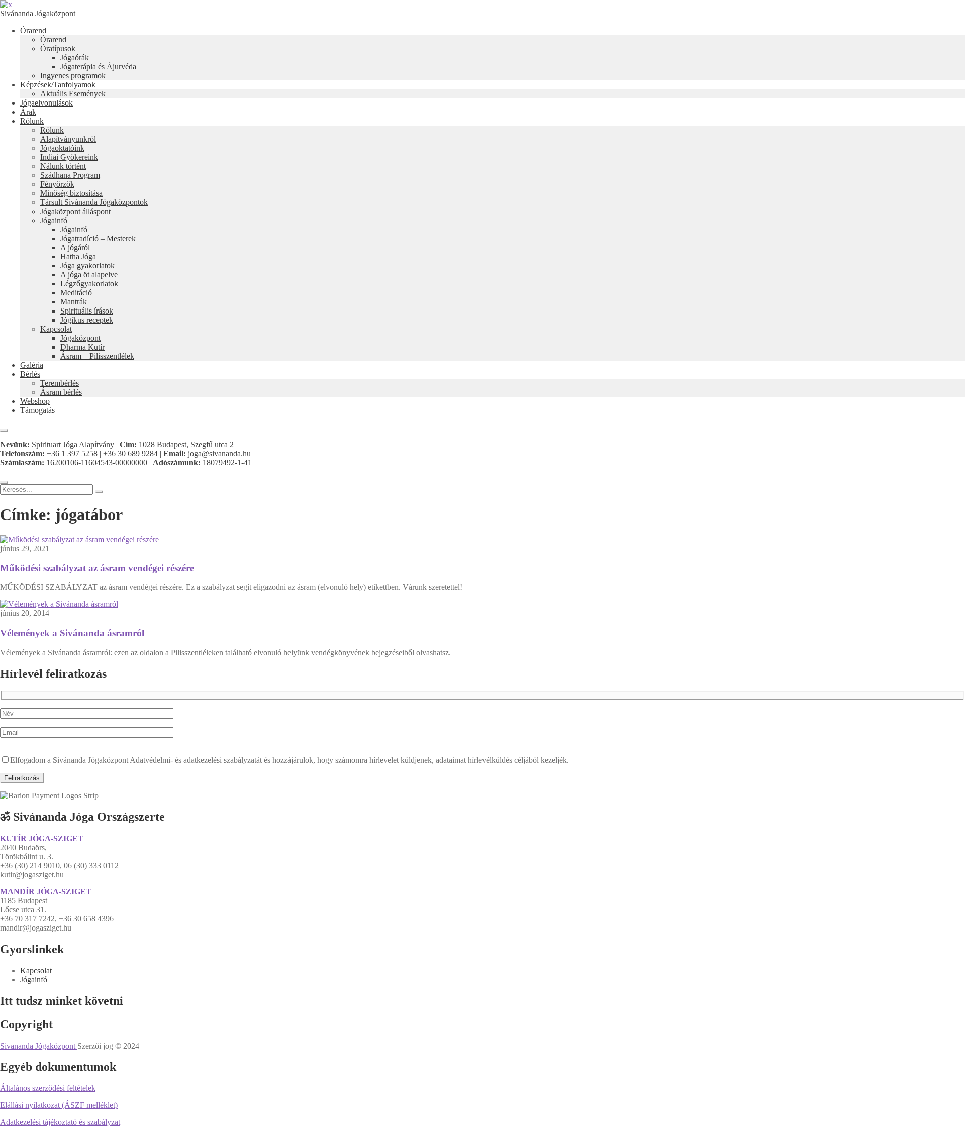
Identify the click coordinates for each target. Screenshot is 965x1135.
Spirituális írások (86, 310)
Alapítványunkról (68, 139)
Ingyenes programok (73, 75)
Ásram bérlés (61, 392)
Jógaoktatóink (62, 148)
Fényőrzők (57, 184)
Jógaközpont (80, 338)
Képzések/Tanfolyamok (57, 84)
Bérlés (30, 374)
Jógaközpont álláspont (75, 211)
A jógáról (75, 247)
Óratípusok (57, 48)
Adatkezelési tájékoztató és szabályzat (60, 1122)
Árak (28, 112)
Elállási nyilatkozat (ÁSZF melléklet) (59, 1105)
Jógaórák (74, 57)
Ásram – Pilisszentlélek (97, 356)
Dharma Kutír (82, 347)
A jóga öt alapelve (89, 274)
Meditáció (76, 292)
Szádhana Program (70, 175)
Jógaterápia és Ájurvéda (98, 66)
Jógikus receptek (86, 320)
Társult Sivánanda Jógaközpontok (94, 202)
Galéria (31, 365)
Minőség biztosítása (71, 193)
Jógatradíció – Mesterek (98, 238)
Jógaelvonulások (46, 102)
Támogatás (37, 410)
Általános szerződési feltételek (47, 1088)
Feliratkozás (22, 778)
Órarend (33, 30)
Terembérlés (59, 383)
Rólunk (32, 121)
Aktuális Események (73, 93)
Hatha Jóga (78, 256)
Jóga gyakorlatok (87, 265)
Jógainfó (53, 220)
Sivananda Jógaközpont (38, 1046)
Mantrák (73, 301)
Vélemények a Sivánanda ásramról (72, 633)
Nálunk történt (63, 166)
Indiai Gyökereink (69, 157)
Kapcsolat (56, 329)
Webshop (35, 401)
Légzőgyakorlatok (89, 283)
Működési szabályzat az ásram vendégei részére (97, 568)
